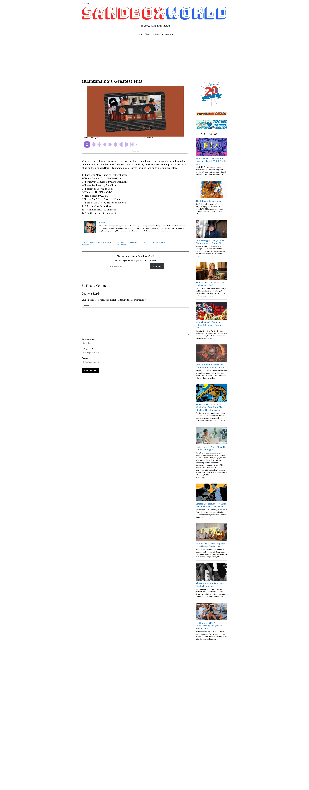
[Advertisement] (154, 57)
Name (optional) (88, 339)
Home (139, 34)
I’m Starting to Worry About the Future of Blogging (211, 448)
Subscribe (157, 266)
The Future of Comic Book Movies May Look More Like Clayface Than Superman (209, 407)
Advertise (158, 34)
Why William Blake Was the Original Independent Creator (210, 366)
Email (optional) (87, 348)
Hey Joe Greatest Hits (160, 242)
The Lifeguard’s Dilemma (208, 200)
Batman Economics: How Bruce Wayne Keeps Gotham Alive (211, 505)
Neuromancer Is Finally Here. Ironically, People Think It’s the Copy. (211, 161)
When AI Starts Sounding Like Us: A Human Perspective (210, 545)
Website (85, 358)
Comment (85, 306)
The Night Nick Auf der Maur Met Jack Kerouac (210, 584)
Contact (169, 34)
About (148, 34)
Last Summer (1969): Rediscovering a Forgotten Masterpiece (209, 625)
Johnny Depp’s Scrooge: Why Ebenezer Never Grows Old (210, 241)
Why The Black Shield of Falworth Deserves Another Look (209, 325)
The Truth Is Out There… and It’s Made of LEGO (210, 284)
